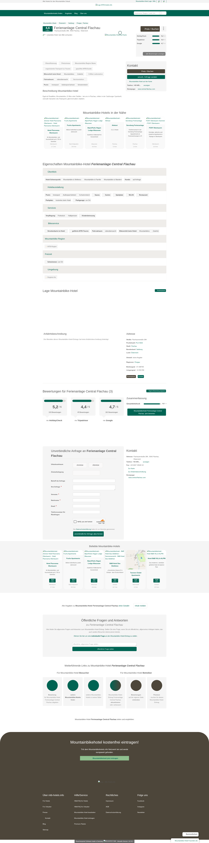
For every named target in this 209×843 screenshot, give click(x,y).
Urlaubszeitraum (57, 464)
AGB (107, 807)
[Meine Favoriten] (91, 13)
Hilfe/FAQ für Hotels (81, 801)
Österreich (134, 353)
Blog (76, 13)
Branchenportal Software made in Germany (89, 841)
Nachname (55, 500)
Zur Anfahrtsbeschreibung (137, 472)
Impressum (110, 801)
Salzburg (139, 349)
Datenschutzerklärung (83, 529)
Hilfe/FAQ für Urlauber (81, 807)
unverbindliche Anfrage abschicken (88, 534)
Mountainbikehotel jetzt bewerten (147, 412)
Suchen (164, 13)
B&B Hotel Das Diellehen (115, 565)
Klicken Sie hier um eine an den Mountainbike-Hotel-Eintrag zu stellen (105, 636)
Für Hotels (46, 801)
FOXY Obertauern (155, 128)
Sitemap (45, 830)
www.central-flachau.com (146, 89)
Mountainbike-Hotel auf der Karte (140, 81)
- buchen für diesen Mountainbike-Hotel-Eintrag (157, 698)
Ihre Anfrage (56, 487)
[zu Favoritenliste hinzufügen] (46, 37)
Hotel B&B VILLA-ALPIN (156, 558)
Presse (45, 812)
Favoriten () (186, 841)
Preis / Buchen (151, 29)
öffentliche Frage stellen (105, 649)
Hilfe (154, 1)
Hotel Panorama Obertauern (53, 131)
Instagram (140, 807)
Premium (162, 114)
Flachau (134, 346)
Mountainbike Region (55, 239)
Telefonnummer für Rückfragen (58, 513)
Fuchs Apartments (74, 125)
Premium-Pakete (80, 824)
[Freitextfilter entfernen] (160, 13)
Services (51, 208)
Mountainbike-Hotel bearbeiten (84, 812)
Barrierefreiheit (191, 834)
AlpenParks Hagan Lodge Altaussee (94, 129)
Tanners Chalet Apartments (135, 574)
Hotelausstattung (55, 187)
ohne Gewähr (124, 606)
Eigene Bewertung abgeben (156, 391)
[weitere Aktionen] (163, 29)
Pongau (137, 362)
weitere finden (73, 697)
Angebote (68, 13)
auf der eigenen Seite (136, 697)
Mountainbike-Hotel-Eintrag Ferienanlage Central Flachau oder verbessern (115, 700)
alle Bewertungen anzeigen (155, 54)
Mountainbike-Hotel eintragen (84, 818)
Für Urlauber (47, 807)
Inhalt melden (140, 606)
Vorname (54, 494)
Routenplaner (161, 290)
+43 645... (137, 85)
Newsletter (141, 812)
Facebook (140, 801)
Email (53, 506)
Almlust (115, 125)
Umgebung (52, 269)
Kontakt (140, 376)
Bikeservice (53, 223)
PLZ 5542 (139, 343)
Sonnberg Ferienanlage (135, 125)
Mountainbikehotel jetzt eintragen (105, 758)
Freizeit (48, 254)
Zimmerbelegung (57, 472)
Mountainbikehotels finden (53, 13)
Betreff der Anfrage (58, 481)
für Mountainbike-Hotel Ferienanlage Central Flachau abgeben (52, 698)
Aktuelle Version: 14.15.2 (125, 841)
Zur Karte (131, 468)
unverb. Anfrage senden (147, 77)
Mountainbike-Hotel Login (143, 1)
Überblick (51, 172)
